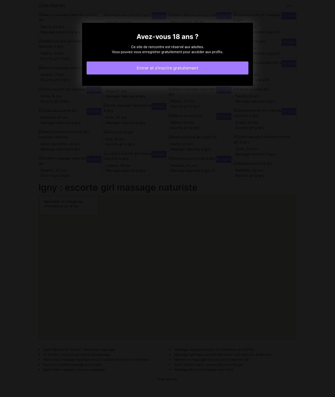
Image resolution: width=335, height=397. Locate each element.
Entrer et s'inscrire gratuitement (167, 68)
